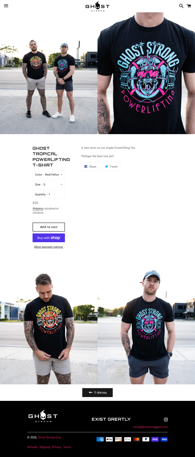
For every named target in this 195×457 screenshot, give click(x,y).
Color (38, 174)
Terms (67, 447)
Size (37, 184)
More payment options (48, 247)
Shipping (38, 208)
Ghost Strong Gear (49, 437)
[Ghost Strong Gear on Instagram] (166, 420)
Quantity (40, 194)
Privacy (56, 447)
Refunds (32, 447)
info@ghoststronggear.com (150, 427)
